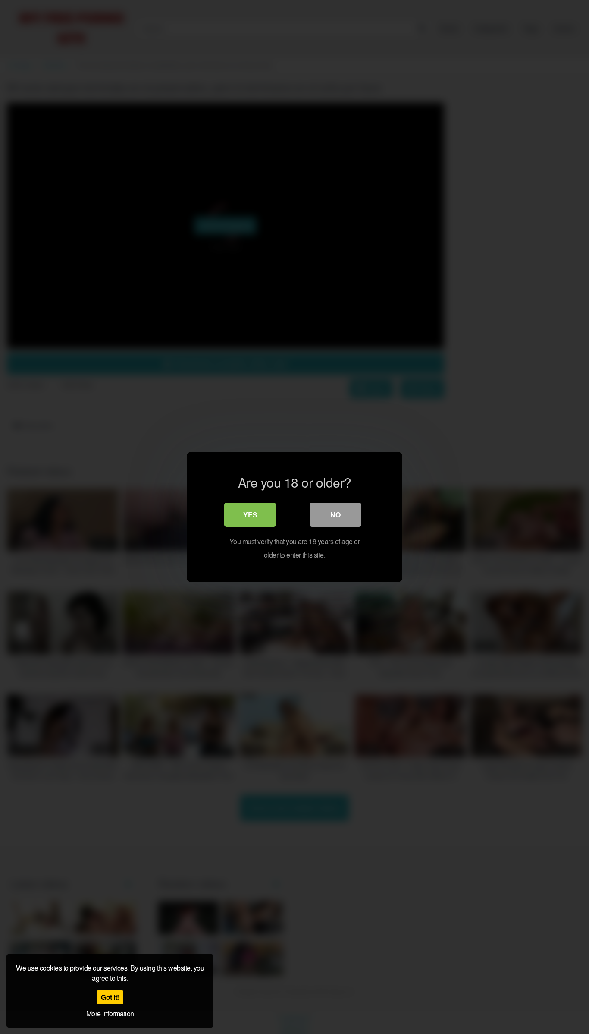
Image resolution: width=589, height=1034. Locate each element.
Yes (250, 515)
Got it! (110, 997)
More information (110, 1013)
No (335, 515)
